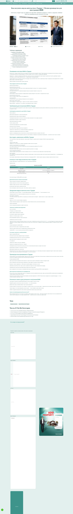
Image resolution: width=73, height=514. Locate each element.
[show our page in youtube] (61, 1)
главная (8, 3)
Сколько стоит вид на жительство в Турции (18, 57)
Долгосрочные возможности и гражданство (20, 64)
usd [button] (65, 3)
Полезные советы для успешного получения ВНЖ (19, 65)
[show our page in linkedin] (63, 1)
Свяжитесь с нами (39, 3)
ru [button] (62, 3)
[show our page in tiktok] (64, 1)
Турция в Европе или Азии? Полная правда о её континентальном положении (24, 314)
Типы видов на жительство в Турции (19, 53)
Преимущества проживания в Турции (17, 63)
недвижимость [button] (15, 3)
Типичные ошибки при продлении (18, 61)
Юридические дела (13, 304)
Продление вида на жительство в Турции (18, 60)
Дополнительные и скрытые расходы (19, 59)
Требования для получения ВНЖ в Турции (18, 54)
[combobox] (12, 374)
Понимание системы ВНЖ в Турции (17, 52)
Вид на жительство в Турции (24, 304)
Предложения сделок (31, 3)
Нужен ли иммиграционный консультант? (20, 67)
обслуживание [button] (24, 3)
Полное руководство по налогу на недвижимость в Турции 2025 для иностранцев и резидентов (27, 312)
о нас (11, 3)
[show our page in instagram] (60, 1)
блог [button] (20, 3)
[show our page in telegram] (66, 1)
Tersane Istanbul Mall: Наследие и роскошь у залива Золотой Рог (22, 310)
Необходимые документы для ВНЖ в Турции (20, 55)
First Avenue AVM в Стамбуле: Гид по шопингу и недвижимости (22, 313)
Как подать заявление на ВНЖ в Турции (18, 56)
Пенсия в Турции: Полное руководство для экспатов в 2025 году (22, 316)
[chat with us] (2, 510)
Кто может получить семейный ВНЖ (19, 62)
